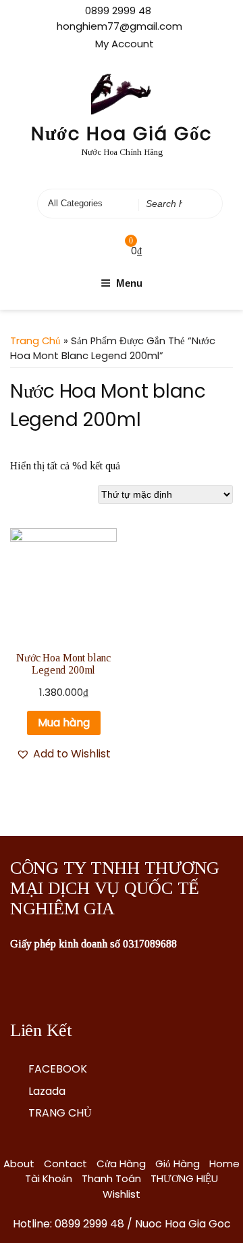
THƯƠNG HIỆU (184, 1178)
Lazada (46, 1091)
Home (224, 1163)
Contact (65, 1163)
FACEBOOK (57, 1069)
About (18, 1163)
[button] (63, 754)
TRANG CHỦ (60, 1113)
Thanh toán (111, 1178)
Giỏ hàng (177, 1163)
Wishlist (121, 1194)
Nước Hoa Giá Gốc (122, 133)
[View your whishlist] (103, 250)
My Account (124, 44)
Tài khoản (48, 1178)
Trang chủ (35, 341)
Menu (129, 283)
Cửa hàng (121, 1163)
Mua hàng (64, 722)
